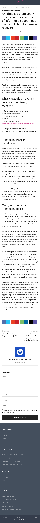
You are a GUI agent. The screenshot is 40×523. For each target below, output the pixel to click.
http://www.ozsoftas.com (20, 362)
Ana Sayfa (4, 7)
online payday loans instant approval (19, 7)
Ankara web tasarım (20, 519)
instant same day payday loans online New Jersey (18, 123)
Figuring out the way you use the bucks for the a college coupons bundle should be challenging (30, 337)
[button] (37, 2)
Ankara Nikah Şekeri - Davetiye (12, 31)
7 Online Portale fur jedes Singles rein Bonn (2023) (10, 335)
